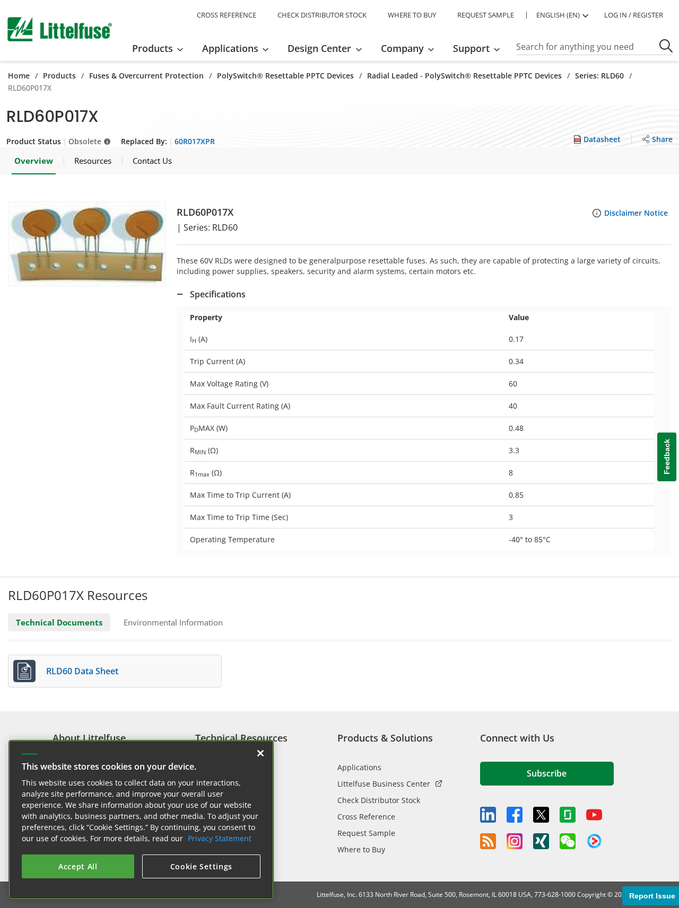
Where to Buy (361, 849)
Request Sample (366, 833)
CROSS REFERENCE (226, 15)
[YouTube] (594, 815)
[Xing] (541, 841)
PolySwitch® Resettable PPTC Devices (285, 75)
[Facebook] (515, 815)
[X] (541, 815)
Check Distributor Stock (378, 800)
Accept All (78, 866)
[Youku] (594, 841)
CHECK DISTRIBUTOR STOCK (322, 15)
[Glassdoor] (568, 815)
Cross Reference (366, 817)
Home (19, 75)
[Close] (260, 753)
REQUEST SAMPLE (485, 15)
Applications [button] (230, 48)
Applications (359, 767)
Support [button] (471, 48)
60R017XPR (195, 141)
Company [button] (402, 48)
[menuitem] (161, 48)
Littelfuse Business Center (383, 784)
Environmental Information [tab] (173, 622)
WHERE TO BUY (412, 15)
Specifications (218, 294)
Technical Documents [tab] (59, 622)
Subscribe (547, 773)
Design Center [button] (319, 48)
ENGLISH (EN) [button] (558, 15)
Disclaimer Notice (636, 213)
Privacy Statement (219, 838)
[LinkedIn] (488, 815)
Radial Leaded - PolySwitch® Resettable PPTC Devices (464, 75)
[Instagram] (515, 841)
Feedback (667, 456)
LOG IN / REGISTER (633, 15)
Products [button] (152, 48)
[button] (87, 244)
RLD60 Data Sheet (82, 671)
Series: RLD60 (599, 75)
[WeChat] (568, 841)
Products (59, 75)
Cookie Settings (201, 866)
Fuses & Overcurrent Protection (146, 75)
